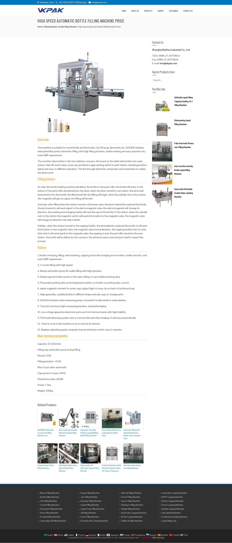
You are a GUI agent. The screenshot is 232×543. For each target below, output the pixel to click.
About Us (135, 10)
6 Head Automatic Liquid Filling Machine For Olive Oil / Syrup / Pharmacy (111, 468)
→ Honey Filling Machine (89, 493)
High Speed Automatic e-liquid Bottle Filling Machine (68, 468)
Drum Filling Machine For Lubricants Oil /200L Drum (111, 433)
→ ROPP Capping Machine (171, 497)
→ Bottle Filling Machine (48, 497)
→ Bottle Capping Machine (131, 516)
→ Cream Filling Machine (48, 504)
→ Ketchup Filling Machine (90, 501)
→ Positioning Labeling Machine (173, 516)
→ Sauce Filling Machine (129, 501)
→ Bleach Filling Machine (48, 493)
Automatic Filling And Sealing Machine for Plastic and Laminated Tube (131, 434)
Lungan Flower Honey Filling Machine (45, 466)
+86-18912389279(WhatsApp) (72, 2)
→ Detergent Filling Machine (50, 508)
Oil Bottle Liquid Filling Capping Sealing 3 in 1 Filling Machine (183, 101)
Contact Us (188, 10)
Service (161, 10)
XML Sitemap (158, 537)
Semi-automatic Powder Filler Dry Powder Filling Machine (68, 433)
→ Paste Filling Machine (88, 516)
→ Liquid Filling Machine (88, 504)
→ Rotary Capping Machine (171, 501)
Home (124, 10)
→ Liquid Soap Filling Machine (91, 508)
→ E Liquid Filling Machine (49, 516)
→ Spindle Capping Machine (171, 508)
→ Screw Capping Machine (171, 504)
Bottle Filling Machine (68, 26)
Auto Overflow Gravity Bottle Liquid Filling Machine (183, 170)
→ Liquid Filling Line (167, 520)
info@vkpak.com (99, 2)
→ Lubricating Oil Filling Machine (52, 520)
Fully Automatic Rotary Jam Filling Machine (132, 466)
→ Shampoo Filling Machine (131, 504)
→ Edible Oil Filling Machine (131, 520)
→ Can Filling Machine (47, 501)
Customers (173, 10)
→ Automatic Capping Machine (132, 512)
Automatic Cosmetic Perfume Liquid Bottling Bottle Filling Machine (89, 433)
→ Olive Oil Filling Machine (130, 493)
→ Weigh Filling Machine (129, 508)
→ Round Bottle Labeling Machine (93, 520)
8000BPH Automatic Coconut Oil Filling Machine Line (45, 433)
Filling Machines (50, 26)
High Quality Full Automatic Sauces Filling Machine (89, 468)
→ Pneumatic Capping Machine (173, 493)
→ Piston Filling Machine (129, 497)
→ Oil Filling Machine (87, 512)
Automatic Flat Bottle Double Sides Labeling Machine (183, 193)
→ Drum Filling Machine (48, 512)
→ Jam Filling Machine (88, 497)
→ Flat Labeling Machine (170, 512)
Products (148, 10)
